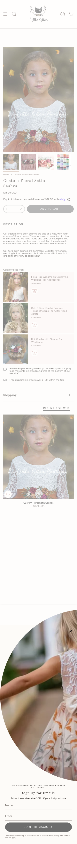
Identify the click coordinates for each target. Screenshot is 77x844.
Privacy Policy (53, 836)
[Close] (71, 631)
